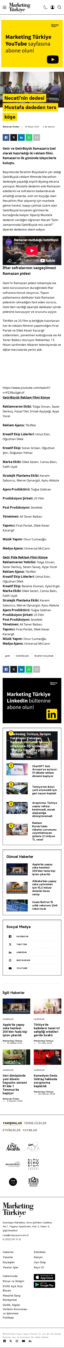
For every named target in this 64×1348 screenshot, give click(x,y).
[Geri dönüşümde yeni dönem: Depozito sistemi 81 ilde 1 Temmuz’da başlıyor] (16, 1057)
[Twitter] (10, 1341)
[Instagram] (17, 1341)
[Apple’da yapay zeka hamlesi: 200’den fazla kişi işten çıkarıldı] (17, 869)
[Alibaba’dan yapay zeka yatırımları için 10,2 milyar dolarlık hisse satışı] (17, 888)
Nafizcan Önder (11, 126)
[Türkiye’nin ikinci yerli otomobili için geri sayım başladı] (17, 788)
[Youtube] (23, 1341)
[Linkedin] (30, 1341)
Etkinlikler (12, 1130)
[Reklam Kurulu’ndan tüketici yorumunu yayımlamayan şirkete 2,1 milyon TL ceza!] (17, 830)
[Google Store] (44, 1287)
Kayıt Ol (39, 1267)
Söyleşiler (9, 1262)
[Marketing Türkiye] (21, 7)
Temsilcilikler (35, 1123)
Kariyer (38, 1257)
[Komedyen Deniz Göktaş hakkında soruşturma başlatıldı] (47, 1057)
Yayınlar (29, 1130)
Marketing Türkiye (12, 1040)
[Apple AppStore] (44, 1279)
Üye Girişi (40, 1262)
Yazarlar (8, 1257)
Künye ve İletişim (13, 1281)
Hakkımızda (10, 1276)
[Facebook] (5, 1341)
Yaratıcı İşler (10, 1267)
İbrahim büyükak (44, 655)
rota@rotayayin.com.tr (16, 1235)
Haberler (8, 1019)
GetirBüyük (22, 655)
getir (7, 655)
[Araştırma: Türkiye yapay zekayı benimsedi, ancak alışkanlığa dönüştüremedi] (17, 808)
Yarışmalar (12, 1123)
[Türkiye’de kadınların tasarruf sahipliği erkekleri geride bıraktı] (47, 1006)
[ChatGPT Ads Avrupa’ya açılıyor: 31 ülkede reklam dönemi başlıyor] (17, 769)
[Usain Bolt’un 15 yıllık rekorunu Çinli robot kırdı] (17, 905)
